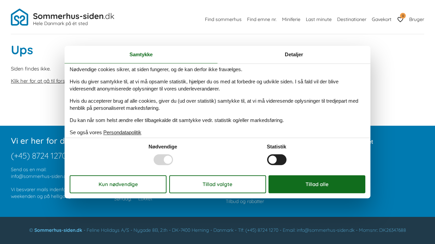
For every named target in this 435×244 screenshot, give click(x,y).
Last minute (319, 19)
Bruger (416, 19)
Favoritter (403, 16)
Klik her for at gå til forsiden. (43, 81)
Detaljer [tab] (294, 54)
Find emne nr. (262, 19)
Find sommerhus (223, 19)
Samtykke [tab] (141, 54)
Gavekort (382, 19)
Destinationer (351, 19)
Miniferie (291, 19)
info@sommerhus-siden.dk (40, 176)
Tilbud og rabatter (245, 201)
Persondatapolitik (122, 132)
